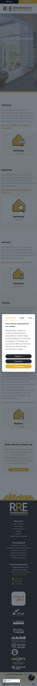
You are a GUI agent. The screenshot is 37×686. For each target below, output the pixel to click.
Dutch (8, 680)
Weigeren (18, 356)
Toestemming (10, 318)
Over (30, 318)
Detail (22, 318)
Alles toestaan (18, 366)
